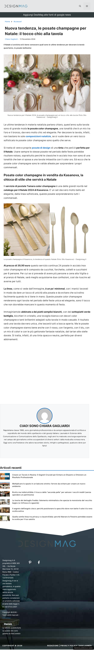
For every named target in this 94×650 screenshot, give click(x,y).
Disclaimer (85, 646)
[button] (80, 6)
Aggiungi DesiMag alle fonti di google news (47, 14)
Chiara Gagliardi (11, 39)
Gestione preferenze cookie (83, 648)
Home (7, 21)
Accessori (18, 21)
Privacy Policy (68, 646)
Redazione (53, 646)
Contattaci (6, 618)
